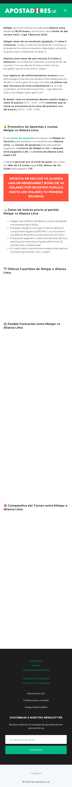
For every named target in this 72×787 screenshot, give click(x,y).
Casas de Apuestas (22, 138)
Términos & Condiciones (36, 683)
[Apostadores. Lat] (30, 10)
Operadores (36, 660)
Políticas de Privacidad (36, 678)
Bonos (36, 665)
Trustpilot (36, 773)
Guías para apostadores (36, 670)
